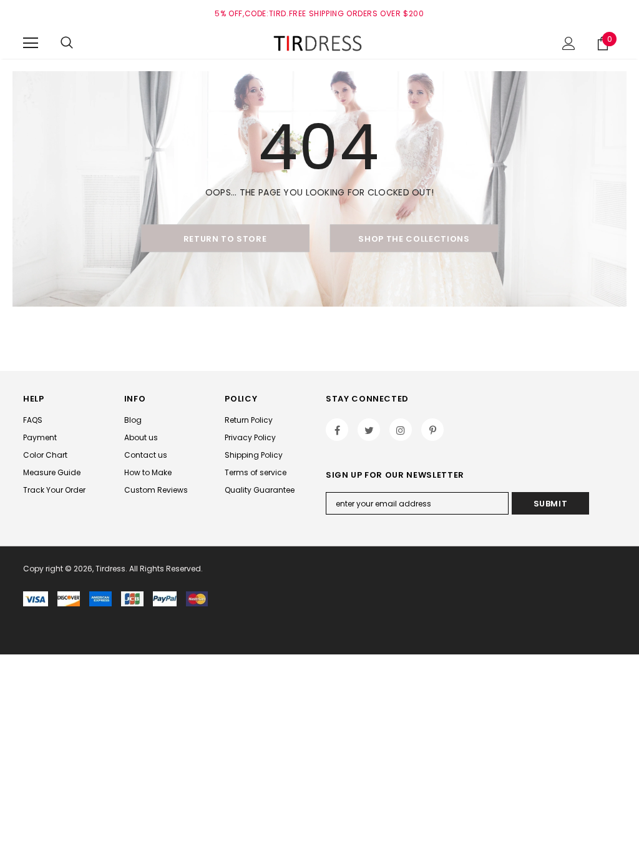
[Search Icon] (67, 43)
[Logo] (319, 42)
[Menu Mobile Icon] (30, 43)
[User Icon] (568, 43)
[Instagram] (400, 429)
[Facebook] (337, 429)
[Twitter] (369, 429)
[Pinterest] (432, 429)
